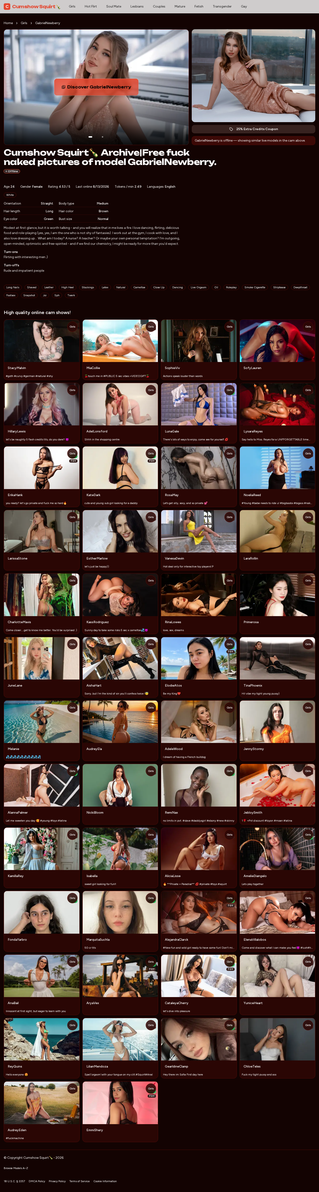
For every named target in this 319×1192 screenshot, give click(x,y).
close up (158, 287)
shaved (31, 287)
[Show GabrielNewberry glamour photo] (102, 137)
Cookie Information (105, 1181)
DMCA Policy (37, 1181)
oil (216, 287)
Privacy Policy (57, 1181)
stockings (88, 287)
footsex (10, 295)
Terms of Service (79, 1181)
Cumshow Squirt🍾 (33, 6)
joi (44, 295)
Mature (180, 6)
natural (120, 287)
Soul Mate (113, 6)
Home (8, 23)
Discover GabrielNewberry (102, 88)
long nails (12, 287)
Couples (159, 6)
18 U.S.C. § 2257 (14, 1181)
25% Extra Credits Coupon (259, 130)
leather (48, 287)
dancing (177, 287)
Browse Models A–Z (16, 1168)
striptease (279, 287)
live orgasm (198, 287)
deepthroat (300, 287)
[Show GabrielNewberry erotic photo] (90, 137)
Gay (244, 6)
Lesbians (137, 6)
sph (57, 295)
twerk (71, 295)
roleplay (231, 287)
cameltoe (139, 287)
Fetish (199, 6)
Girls (72, 6)
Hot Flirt (91, 6)
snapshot (29, 295)
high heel (67, 287)
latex (105, 287)
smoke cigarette (255, 287)
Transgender (222, 6)
